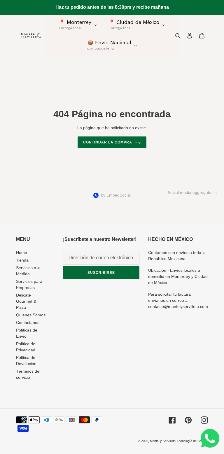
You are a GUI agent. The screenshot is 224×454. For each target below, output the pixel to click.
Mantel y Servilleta (163, 441)
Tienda (22, 260)
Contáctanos (27, 322)
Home (21, 252)
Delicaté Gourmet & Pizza (26, 301)
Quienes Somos (31, 315)
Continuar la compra (107, 142)
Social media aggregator (190, 192)
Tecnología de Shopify (192, 441)
